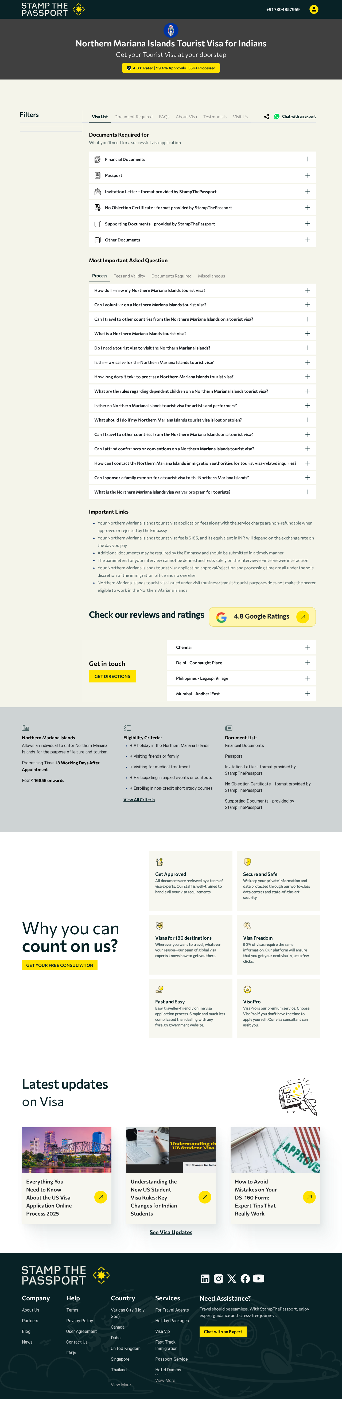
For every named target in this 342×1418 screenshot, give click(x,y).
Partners (30, 1320)
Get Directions (112, 676)
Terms (72, 1310)
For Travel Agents (172, 1310)
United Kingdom (126, 1348)
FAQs (71, 1352)
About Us (30, 1310)
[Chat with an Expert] (223, 1336)
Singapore (120, 1359)
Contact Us (77, 1342)
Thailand (119, 1369)
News (27, 1342)
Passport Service (171, 1359)
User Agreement (81, 1331)
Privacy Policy (79, 1320)
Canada (118, 1327)
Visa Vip (162, 1331)
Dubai (116, 1337)
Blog (26, 1331)
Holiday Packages (172, 1320)
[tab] (202, 159)
